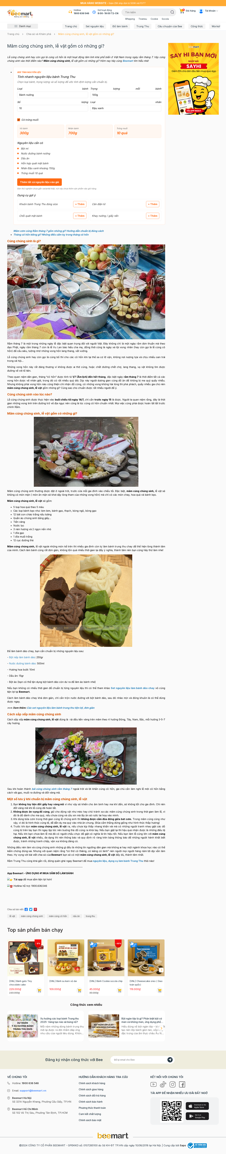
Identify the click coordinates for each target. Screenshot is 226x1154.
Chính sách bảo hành (91, 1101)
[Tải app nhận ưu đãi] (193, 78)
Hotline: (25, 1083)
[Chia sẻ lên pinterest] (35, 908)
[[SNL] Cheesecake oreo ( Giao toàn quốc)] (146, 957)
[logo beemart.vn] (113, 1135)
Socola (165, 19)
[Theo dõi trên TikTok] (163, 1084)
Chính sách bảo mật (90, 1120)
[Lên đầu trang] (220, 1151)
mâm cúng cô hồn (58, 916)
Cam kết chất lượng (90, 1114)
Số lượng (52, 102)
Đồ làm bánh (120, 26)
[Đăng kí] (170, 1060)
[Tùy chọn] (119, 990)
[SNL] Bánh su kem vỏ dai (63, 981)
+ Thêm (79, 204)
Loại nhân (125, 102)
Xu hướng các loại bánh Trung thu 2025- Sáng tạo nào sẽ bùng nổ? (59, 1020)
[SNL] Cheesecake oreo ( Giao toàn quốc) (146, 983)
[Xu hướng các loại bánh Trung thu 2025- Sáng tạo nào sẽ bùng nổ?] (22, 1026)
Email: (29, 1090)
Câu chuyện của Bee (170, 26)
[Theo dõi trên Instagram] (172, 1084)
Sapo (183, 1145)
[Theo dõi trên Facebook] (182, 1084)
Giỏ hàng (189, 10)
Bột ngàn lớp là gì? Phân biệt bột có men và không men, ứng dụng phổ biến (141, 1020)
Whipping (130, 19)
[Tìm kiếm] (172, 12)
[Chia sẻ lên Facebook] (26, 908)
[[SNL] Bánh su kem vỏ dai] (66, 957)
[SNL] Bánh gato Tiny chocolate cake (20, 983)
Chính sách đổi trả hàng (92, 1095)
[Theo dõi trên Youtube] (153, 1084)
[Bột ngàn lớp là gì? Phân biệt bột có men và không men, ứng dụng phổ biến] (103, 1026)
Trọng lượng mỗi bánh (125, 88)
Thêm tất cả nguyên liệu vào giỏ (39, 182)
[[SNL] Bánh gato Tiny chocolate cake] (25, 957)
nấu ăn (76, 916)
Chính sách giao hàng (91, 1089)
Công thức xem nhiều (86, 1005)
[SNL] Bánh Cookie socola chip (106, 981)
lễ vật (12, 916)
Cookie (154, 19)
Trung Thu (142, 26)
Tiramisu (143, 19)
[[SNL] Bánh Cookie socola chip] (106, 957)
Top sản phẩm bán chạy (35, 930)
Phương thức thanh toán (92, 1107)
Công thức (197, 26)
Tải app (18, 879)
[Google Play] (197, 1116)
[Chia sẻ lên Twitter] (30, 908)
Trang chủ (71, 26)
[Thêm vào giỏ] (39, 990)
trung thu (90, 916)
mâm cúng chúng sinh (32, 916)
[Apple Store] (197, 1106)
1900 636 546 (81, 13)
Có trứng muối (29, 119)
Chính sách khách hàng (92, 1083)
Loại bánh (52, 88)
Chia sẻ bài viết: (15, 909)
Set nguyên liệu (95, 26)
